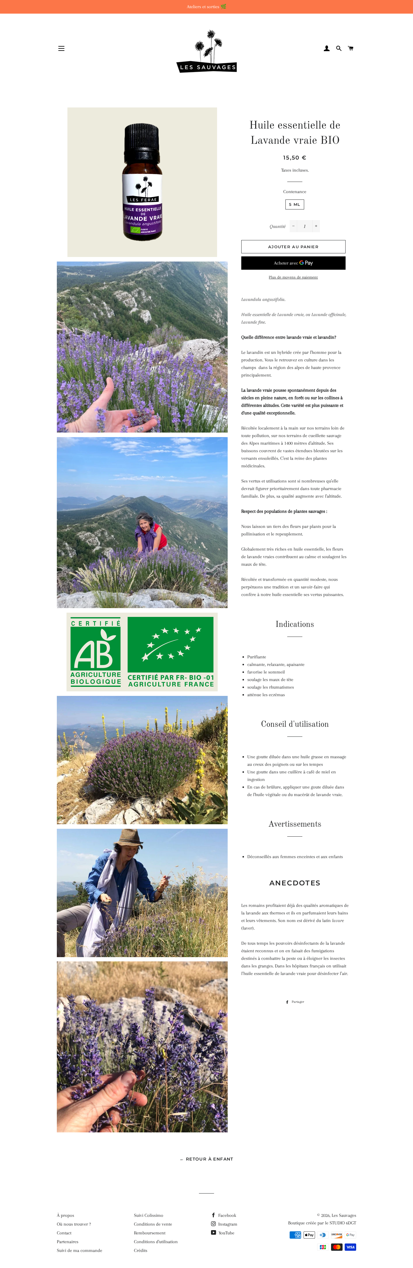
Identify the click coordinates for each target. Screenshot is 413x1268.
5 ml (294, 204)
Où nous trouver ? (74, 1224)
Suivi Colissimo (148, 1215)
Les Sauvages (344, 1215)
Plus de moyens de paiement (293, 277)
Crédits (140, 1250)
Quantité (277, 226)
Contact (64, 1233)
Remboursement (149, 1233)
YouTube (225, 1233)
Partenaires (67, 1241)
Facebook (226, 1215)
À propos (65, 1215)
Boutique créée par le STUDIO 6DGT (322, 1223)
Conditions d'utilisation (156, 1241)
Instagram (227, 1224)
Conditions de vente (153, 1224)
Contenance (294, 191)
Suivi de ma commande (79, 1250)
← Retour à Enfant (206, 1159)
